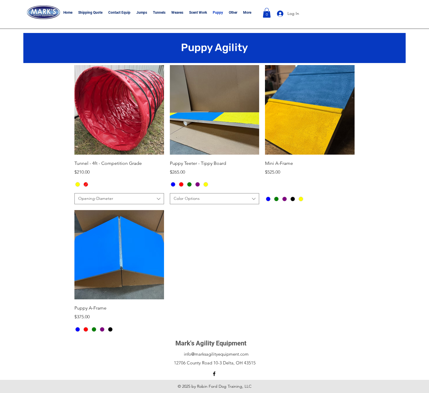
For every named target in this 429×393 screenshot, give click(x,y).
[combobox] (119, 198)
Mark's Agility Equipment (210, 343)
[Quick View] (119, 110)
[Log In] (279, 13)
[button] (267, 13)
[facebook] (214, 374)
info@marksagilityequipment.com (216, 354)
